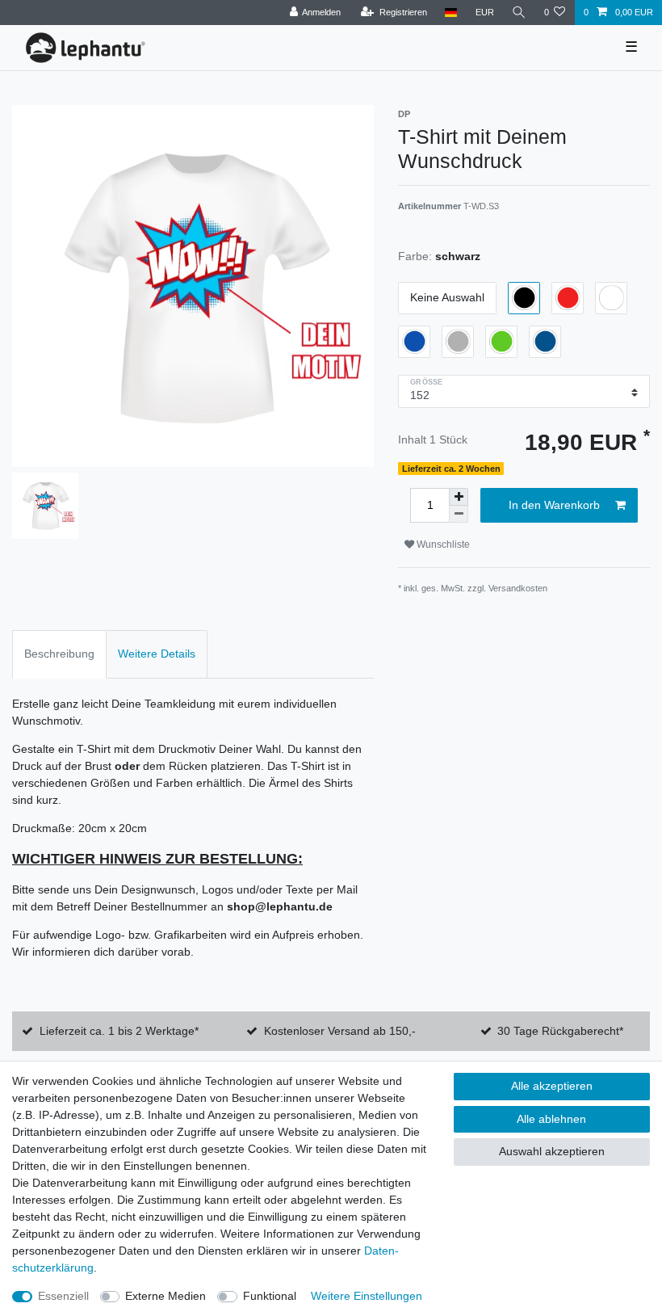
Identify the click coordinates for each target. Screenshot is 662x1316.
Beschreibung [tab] (59, 653)
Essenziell (63, 1295)
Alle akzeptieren (552, 1085)
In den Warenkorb (554, 504)
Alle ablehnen (551, 1118)
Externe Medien (165, 1295)
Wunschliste (442, 544)
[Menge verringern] (458, 514)
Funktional (269, 1295)
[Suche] (519, 12)
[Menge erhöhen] (458, 497)
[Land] (451, 12)
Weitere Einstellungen (366, 1295)
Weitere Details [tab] (156, 653)
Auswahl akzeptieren (552, 1151)
